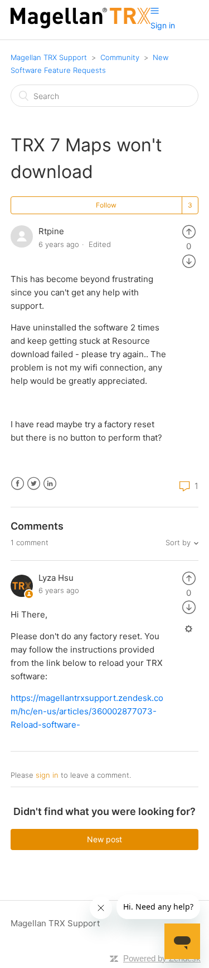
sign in (47, 775)
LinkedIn (50, 484)
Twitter (34, 484)
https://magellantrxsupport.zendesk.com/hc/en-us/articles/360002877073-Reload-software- (87, 711)
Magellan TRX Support (49, 57)
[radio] (189, 231)
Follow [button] (106, 205)
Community (119, 57)
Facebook (18, 484)
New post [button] (104, 839)
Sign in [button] (162, 25)
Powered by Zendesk (162, 958)
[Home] (80, 25)
